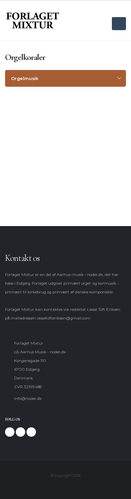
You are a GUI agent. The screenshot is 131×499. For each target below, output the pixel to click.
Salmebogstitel (27, 133)
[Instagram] (20, 432)
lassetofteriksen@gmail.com (63, 318)
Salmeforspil (25, 156)
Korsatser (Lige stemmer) (37, 180)
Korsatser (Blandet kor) (35, 168)
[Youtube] (31, 432)
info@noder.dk (28, 398)
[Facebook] (9, 432)
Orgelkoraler (25, 145)
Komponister (25, 121)
